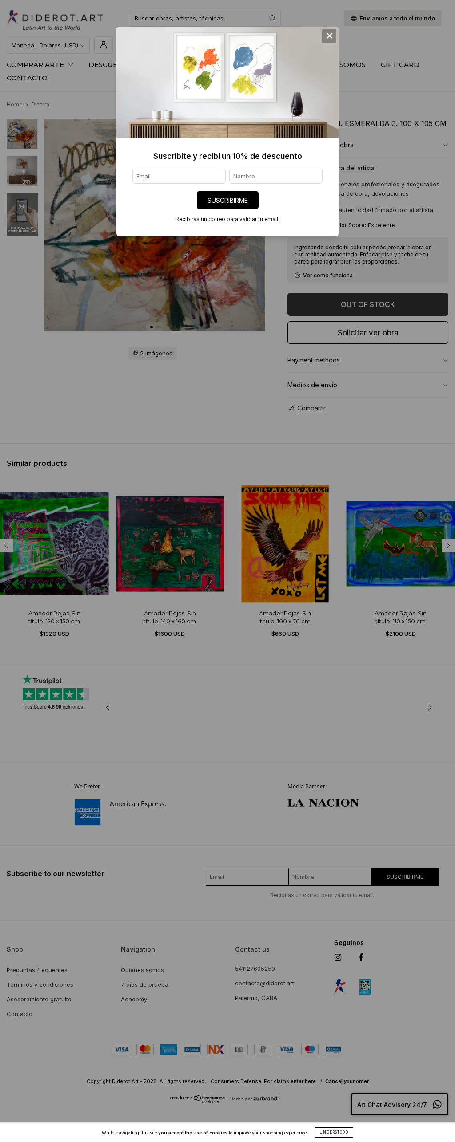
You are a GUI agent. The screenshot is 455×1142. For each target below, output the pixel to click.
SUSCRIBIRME (228, 200)
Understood (333, 1132)
